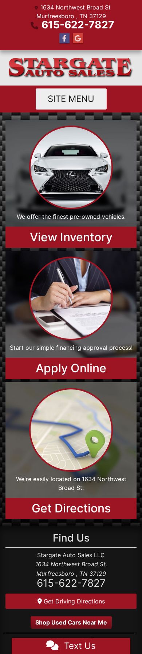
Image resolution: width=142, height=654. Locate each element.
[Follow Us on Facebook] (64, 38)
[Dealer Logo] (71, 68)
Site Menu (71, 99)
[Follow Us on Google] (78, 38)
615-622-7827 (78, 25)
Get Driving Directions (73, 601)
